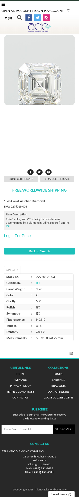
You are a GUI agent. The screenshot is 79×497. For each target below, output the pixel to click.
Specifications (13, 270)
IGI (8, 226)
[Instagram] (45, 17)
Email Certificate (57, 178)
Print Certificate (21, 178)
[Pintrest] (48, 172)
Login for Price (17, 236)
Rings (58, 374)
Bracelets (58, 385)
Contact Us (21, 397)
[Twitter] (37, 17)
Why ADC (20, 379)
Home (20, 374)
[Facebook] (28, 17)
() (9, 18)
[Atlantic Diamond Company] (39, 31)
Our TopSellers (58, 391)
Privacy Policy (20, 385)
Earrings (58, 379)
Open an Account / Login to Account (33, 10)
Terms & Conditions (20, 391)
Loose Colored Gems (58, 397)
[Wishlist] (68, 10)
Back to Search (39, 251)
